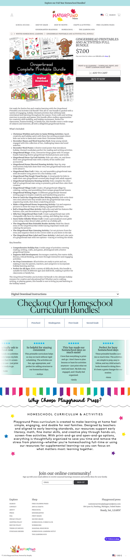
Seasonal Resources (40, 528)
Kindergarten (38, 513)
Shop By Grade (42, 25)
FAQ (10, 516)
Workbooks (36, 525)
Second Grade (37, 519)
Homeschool (67, 30)
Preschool (36, 510)
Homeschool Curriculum (42, 522)
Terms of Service (16, 528)
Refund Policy (15, 525)
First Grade (37, 516)
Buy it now (98, 79)
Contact (12, 507)
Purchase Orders (16, 531)
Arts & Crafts (37, 507)
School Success (23, 25)
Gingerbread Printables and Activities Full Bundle (70, 34)
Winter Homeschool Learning (29, 34)
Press (11, 513)
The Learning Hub (39, 534)
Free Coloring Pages (40, 504)
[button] (111, 15)
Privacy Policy (15, 519)
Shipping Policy (15, 522)
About (12, 510)
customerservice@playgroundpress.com (104, 504)
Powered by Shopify (25, 555)
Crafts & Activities (82, 25)
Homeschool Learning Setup (44, 531)
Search (12, 504)
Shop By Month (61, 25)
